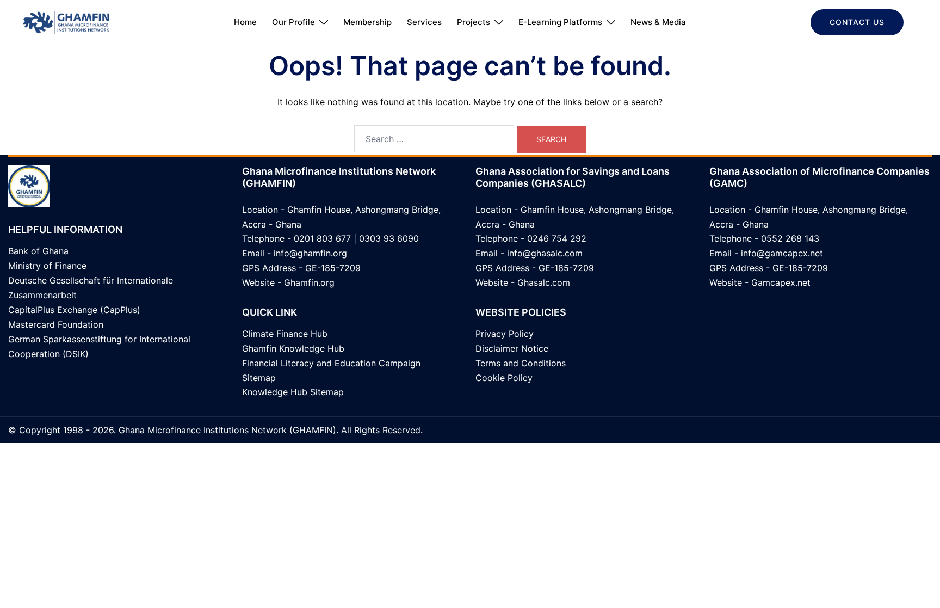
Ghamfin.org (309, 282)
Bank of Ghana (38, 250)
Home (245, 22)
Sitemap (259, 377)
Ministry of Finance (47, 265)
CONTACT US (857, 22)
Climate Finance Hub (284, 333)
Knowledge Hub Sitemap (293, 391)
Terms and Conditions (520, 363)
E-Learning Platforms (560, 22)
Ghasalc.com (543, 282)
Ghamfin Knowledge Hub (293, 348)
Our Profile (293, 22)
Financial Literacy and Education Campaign (331, 363)
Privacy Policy (504, 333)
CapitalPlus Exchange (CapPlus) (74, 309)
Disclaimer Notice (511, 348)
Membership (367, 22)
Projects (473, 22)
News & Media (658, 22)
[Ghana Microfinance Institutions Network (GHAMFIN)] (66, 21)
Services (424, 22)
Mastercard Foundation (55, 324)
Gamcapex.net (781, 282)
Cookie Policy (504, 377)
